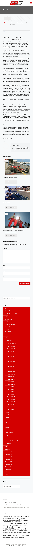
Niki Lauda (8, 532)
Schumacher (7, 449)
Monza (15, 530)
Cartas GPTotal (8, 319)
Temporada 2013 (11, 376)
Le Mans (7, 417)
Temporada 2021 (11, 396)
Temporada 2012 (11, 374)
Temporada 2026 (9, 464)
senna (24, 534)
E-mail (4, 271)
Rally (6, 446)
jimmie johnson (5, 525)
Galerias (7, 412)
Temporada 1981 (9, 451)
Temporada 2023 (11, 404)
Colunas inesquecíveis (10, 324)
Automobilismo (8, 310)
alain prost (5, 516)
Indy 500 (9, 435)
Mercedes (23, 529)
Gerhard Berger (26, 522)
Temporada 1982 (9, 454)
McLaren (15, 529)
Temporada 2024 (11, 407)
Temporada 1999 (9, 459)
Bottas (9, 518)
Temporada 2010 (11, 369)
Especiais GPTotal (9, 331)
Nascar (22, 530)
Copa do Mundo (8, 326)
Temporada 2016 (11, 384)
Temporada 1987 (9, 456)
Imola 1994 (7, 414)
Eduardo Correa (20, 23)
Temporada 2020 (11, 394)
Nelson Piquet (8, 430)
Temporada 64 (8, 469)
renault (28, 532)
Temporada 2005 (11, 356)
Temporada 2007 (11, 361)
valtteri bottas (18, 537)
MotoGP (7, 427)
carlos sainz (16, 518)
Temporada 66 (13, 343)
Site (3, 276)
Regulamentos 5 (6, 202)
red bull (13, 532)
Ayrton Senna (10, 334)
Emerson (7, 329)
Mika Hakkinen (8, 425)
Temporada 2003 (11, 351)
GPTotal (12, 524)
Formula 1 (18, 522)
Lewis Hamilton (13, 527)
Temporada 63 (8, 466)
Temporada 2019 (11, 391)
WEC (6, 472)
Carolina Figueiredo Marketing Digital (17, 545)
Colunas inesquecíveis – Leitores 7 (10, 177)
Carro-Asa (7, 316)
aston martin (13, 516)
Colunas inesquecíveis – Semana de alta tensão (13, 230)
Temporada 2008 (11, 364)
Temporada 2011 (11, 371)
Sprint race (15, 535)
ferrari (11, 522)
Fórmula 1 (7, 337)
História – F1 (10, 340)
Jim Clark (26, 523)
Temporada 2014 (11, 379)
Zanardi (6, 474)
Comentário (5, 248)
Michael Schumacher (8, 530)
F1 (20, 520)
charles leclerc (24, 518)
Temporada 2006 (11, 359)
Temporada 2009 (11, 366)
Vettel (23, 537)
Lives (6, 422)
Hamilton (20, 524)
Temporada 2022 (11, 401)
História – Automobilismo (12, 313)
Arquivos (4, 484)
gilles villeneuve (6, 523)
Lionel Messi (8, 420)
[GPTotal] (16, 3)
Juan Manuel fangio (13, 525)
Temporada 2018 (11, 389)
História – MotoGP (14, 440)
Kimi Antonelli (21, 525)
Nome (4, 265)
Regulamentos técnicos (21, 532)
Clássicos (7, 321)
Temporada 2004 (11, 354)
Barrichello (5, 518)
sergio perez (7, 535)
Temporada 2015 (11, 381)
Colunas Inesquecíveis (11, 520)
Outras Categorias (9, 432)
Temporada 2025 (9, 461)
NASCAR (9, 443)
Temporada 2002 (11, 348)
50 (5, 308)
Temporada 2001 (11, 346)
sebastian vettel (19, 534)
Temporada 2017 (11, 386)
